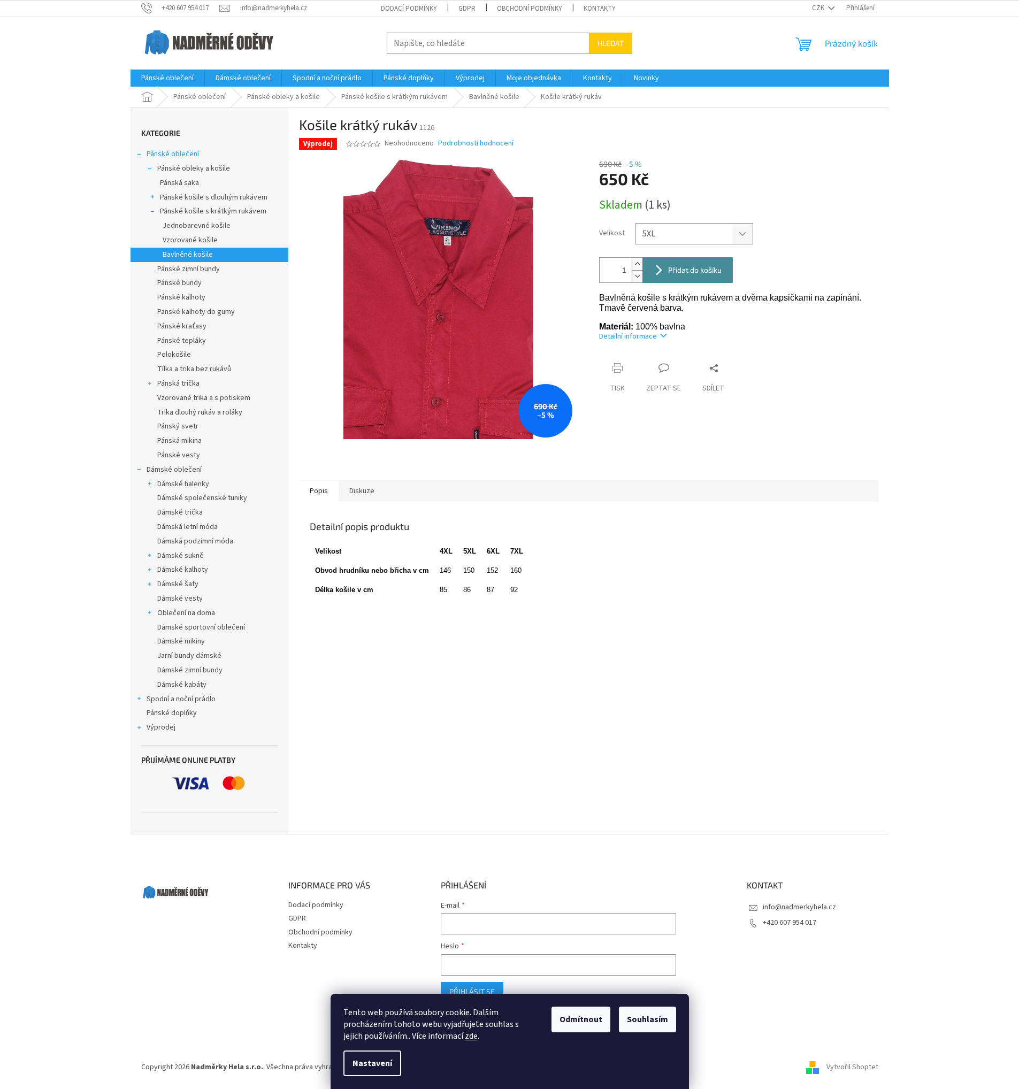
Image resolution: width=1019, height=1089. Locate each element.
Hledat (610, 43)
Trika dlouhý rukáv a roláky (199, 412)
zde (471, 1036)
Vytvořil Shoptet (852, 1067)
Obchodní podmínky (529, 8)
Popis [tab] (319, 491)
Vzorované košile (190, 240)
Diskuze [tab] (361, 491)
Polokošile (174, 354)
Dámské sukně (180, 555)
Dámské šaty (177, 584)
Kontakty (600, 8)
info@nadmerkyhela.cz (799, 907)
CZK (819, 8)
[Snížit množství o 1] (637, 276)
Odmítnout (581, 1019)
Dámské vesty (180, 598)
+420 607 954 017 (789, 922)
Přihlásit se (472, 991)
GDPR (467, 8)
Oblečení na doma (186, 613)
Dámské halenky (183, 484)
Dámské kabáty (181, 684)
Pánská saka (179, 183)
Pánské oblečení (173, 154)
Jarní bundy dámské (189, 655)
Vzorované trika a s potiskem (203, 398)
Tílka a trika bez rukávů (194, 369)
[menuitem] (167, 78)
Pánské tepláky (181, 340)
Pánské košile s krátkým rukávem (213, 211)
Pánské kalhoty (181, 297)
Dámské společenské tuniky (202, 498)
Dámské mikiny (181, 641)
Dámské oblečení (174, 469)
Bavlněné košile (188, 254)
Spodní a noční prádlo (181, 699)
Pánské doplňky (172, 713)
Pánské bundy (179, 283)
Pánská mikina (179, 440)
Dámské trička (180, 512)
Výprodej (161, 727)
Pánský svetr (177, 426)
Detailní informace (628, 336)
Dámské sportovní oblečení (201, 627)
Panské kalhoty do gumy (196, 311)
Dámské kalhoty (182, 569)
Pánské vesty (178, 455)
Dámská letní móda (187, 527)
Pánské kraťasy (181, 326)
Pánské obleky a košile (193, 168)
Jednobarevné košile (197, 225)
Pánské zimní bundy (188, 269)
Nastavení (372, 1063)
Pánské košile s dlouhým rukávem (213, 197)
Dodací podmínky (409, 8)
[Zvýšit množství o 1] (637, 264)
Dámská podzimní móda (195, 541)
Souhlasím (647, 1019)
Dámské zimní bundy (190, 670)
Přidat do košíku (695, 269)
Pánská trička (178, 383)
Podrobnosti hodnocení (476, 144)
